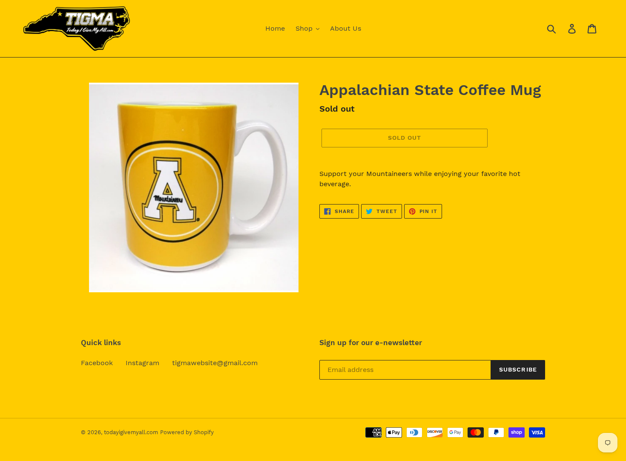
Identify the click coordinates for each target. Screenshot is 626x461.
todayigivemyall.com (131, 432)
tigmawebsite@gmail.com (215, 363)
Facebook (97, 363)
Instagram (142, 363)
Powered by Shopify (187, 432)
